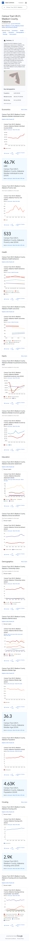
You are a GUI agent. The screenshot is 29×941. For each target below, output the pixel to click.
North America (10, 27)
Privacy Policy (20, 938)
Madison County (10, 25)
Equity (4, 32)
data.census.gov (16, 479)
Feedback (21, 2)
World (15, 27)
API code (13, 153)
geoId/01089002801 (15, 23)
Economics (15, 30)
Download (7, 153)
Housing (5, 34)
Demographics (20, 32)
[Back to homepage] (3, 3)
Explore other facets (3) (8, 621)
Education (11, 32)
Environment (13, 34)
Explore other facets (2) (8, 119)
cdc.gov (9, 272)
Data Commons (9, 2)
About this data (16, 129)
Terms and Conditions (10, 938)
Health (22, 30)
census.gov (9, 129)
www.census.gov (7, 103)
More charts (24, 109)
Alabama (17, 25)
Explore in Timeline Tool (21, 153)
